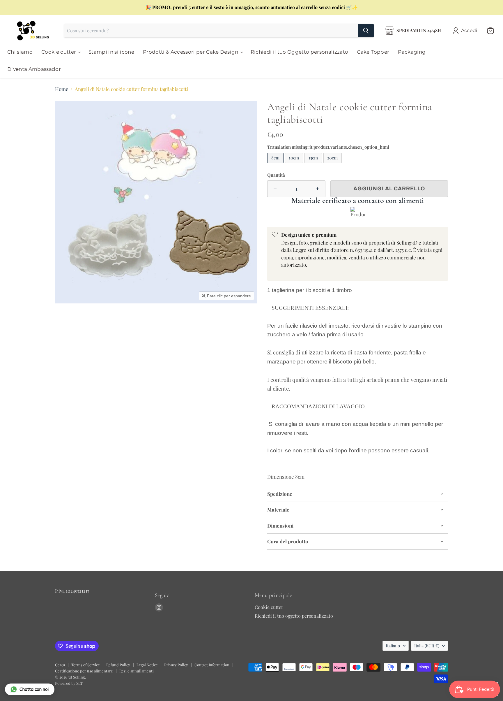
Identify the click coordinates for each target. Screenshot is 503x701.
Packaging (412, 52)
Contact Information (211, 664)
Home (61, 89)
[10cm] (295, 164)
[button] (466, 30)
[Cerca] (366, 30)
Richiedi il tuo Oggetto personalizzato (299, 52)
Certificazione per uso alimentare (84, 670)
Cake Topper (373, 52)
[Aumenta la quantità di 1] (318, 188)
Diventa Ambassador (34, 69)
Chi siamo (20, 52)
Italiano (393, 646)
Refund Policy (118, 664)
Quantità (276, 175)
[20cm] (333, 164)
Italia (426, 646)
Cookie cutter (59, 52)
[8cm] (276, 164)
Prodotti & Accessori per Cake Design (191, 52)
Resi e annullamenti (136, 670)
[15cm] (313, 164)
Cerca (60, 664)
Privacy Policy (176, 664)
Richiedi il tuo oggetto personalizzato (294, 616)
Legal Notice (147, 664)
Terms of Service (85, 664)
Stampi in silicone (111, 52)
